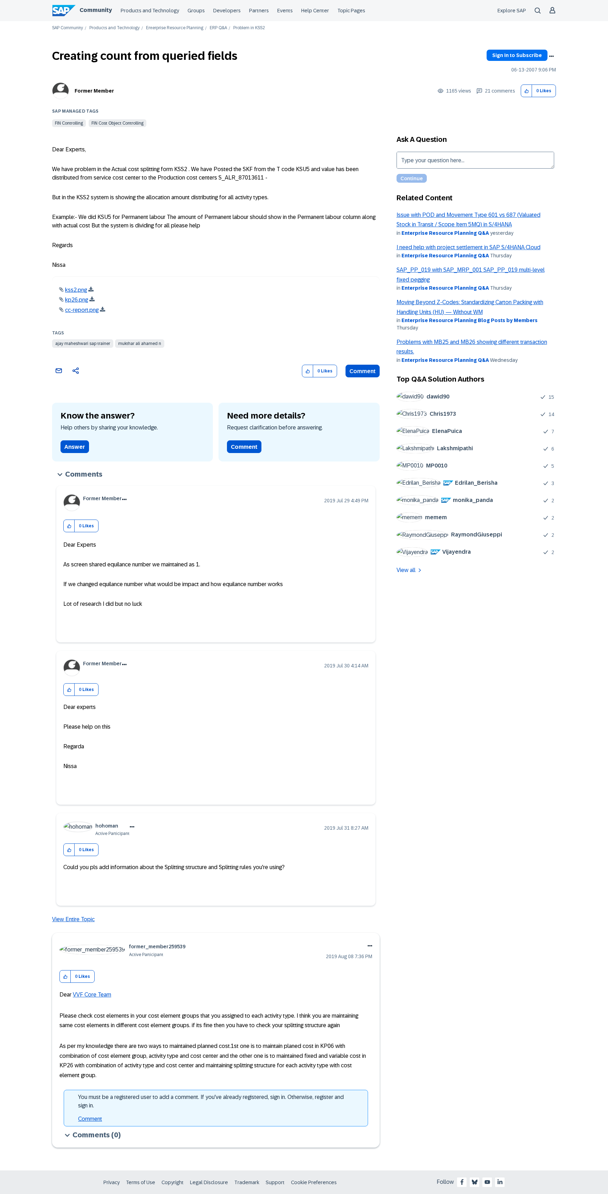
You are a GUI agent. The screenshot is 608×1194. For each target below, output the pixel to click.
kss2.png (76, 290)
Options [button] (551, 56)
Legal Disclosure (209, 1182)
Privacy (111, 1182)
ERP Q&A (218, 28)
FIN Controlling (69, 123)
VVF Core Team (92, 995)
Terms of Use (140, 1182)
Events (285, 10)
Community (96, 10)
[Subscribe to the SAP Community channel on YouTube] (487, 1182)
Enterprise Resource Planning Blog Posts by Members (469, 320)
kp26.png (76, 300)
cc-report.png (82, 310)
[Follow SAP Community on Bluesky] (474, 1182)
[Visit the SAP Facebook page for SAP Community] (462, 1182)
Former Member (94, 91)
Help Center (315, 10)
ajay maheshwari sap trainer (82, 343)
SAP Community (67, 28)
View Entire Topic (73, 919)
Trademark (246, 1182)
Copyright (173, 1182)
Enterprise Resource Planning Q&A (445, 233)
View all (406, 570)
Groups (196, 10)
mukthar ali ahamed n (139, 343)
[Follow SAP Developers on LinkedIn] (500, 1182)
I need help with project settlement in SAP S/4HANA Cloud (468, 247)
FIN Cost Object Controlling (117, 123)
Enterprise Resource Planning (174, 28)
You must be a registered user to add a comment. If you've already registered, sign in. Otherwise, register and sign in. (211, 1101)
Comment (362, 371)
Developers (227, 10)
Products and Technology (150, 10)
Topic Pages (351, 10)
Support (275, 1182)
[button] (526, 91)
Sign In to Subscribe (517, 55)
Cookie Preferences (314, 1182)
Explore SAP (512, 10)
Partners (259, 10)
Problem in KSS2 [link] (249, 28)
